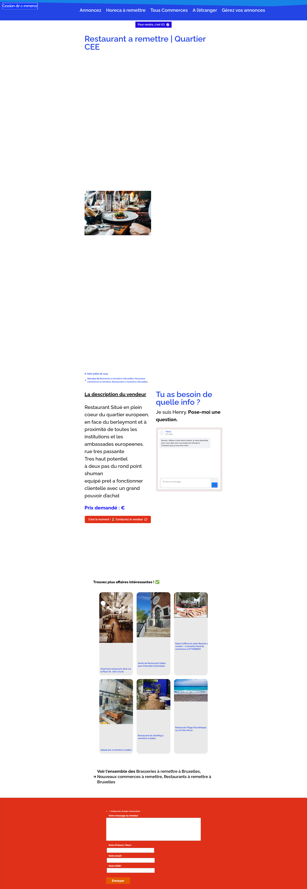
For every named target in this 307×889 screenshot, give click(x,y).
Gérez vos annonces (243, 10)
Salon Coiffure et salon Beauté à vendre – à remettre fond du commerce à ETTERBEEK (191, 646)
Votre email (115, 856)
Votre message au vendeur (123, 816)
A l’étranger (205, 10)
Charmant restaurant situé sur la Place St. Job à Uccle (115, 670)
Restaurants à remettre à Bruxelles (130, 382)
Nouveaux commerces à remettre (129, 776)
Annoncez (90, 10)
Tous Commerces (169, 10)
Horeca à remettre (126, 10)
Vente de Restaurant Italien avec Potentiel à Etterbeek (152, 664)
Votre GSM (115, 866)
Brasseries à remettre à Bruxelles (117, 378)
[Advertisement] (189, 72)
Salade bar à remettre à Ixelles (116, 750)
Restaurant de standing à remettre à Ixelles (150, 737)
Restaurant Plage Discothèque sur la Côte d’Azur (190, 728)
